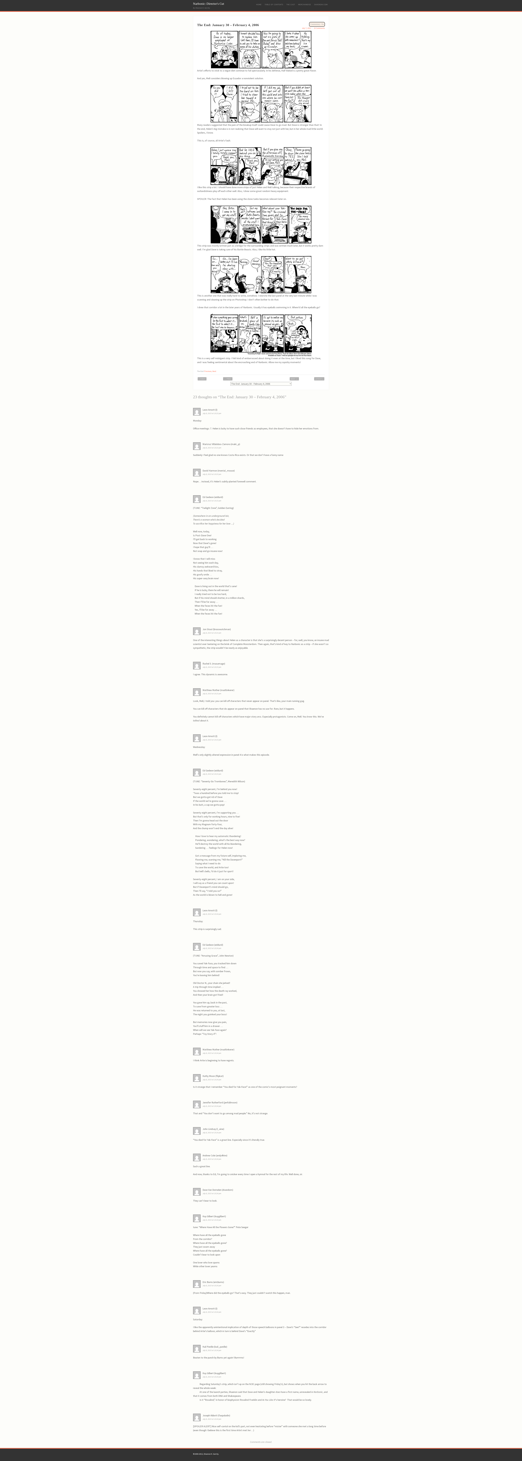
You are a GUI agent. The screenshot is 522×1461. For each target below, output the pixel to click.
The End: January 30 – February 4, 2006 (228, 25)
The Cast (290, 4)
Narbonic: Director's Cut (208, 3)
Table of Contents (274, 4)
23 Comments (319, 28)
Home (259, 4)
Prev (227, 379)
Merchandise (304, 4)
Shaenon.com (321, 4)
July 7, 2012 (306, 28)
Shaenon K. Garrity (211, 1454)
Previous (208, 371)
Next (214, 371)
